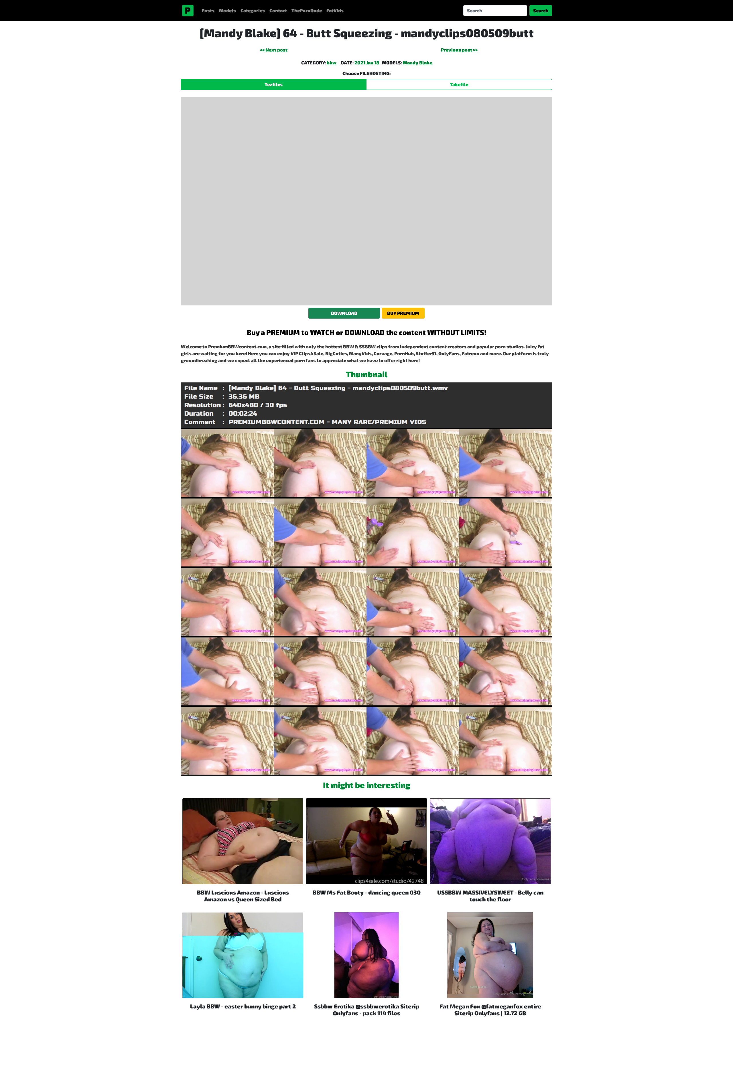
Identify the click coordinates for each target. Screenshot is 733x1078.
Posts (208, 10)
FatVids (335, 10)
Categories (253, 10)
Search (540, 10)
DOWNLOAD (344, 313)
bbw (331, 62)
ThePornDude (306, 10)
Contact (278, 10)
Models (227, 10)
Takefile (459, 84)
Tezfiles (274, 84)
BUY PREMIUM (403, 313)
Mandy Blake (417, 62)
